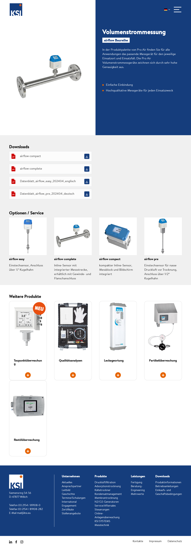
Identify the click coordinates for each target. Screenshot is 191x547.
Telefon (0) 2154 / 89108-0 (24, 505)
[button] (177, 9)
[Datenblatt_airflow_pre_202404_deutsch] (86, 194)
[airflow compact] (86, 156)
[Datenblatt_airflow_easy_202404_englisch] (86, 181)
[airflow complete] (86, 168)
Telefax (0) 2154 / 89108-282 (26, 509)
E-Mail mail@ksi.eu (20, 513)
